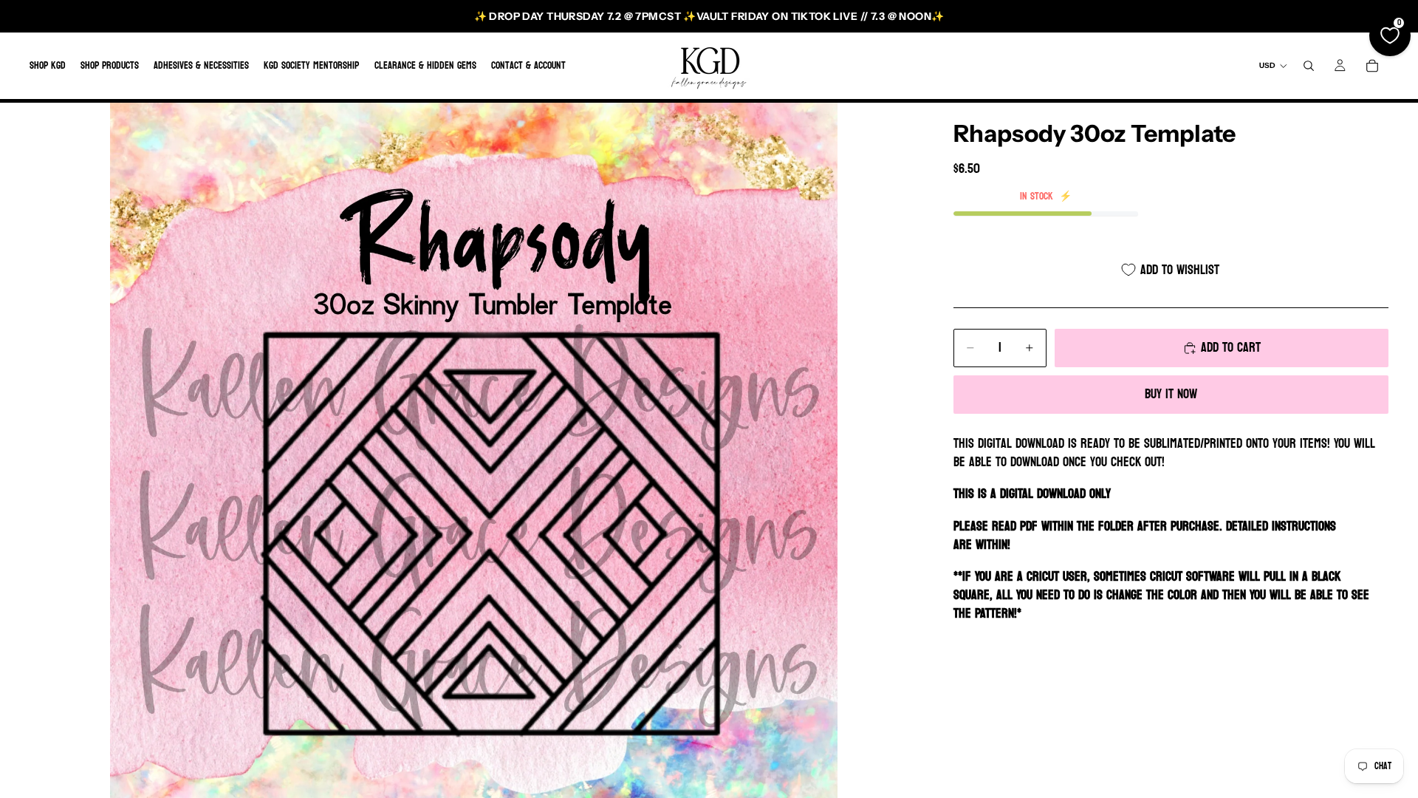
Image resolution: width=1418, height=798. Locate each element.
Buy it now (1171, 394)
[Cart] (1372, 66)
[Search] (1308, 66)
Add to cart (1231, 347)
